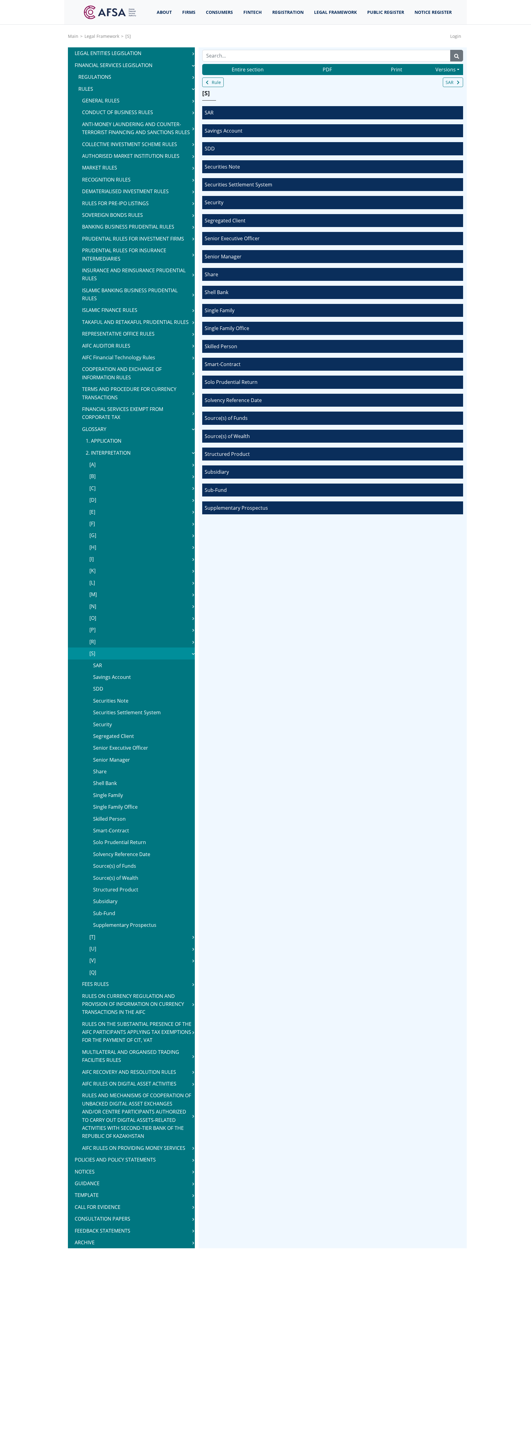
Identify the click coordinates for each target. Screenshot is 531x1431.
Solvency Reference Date (233, 400)
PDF (327, 69)
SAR (450, 82)
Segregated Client (225, 220)
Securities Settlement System (238, 184)
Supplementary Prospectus (236, 507)
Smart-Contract (223, 364)
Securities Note (222, 166)
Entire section (248, 69)
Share (211, 274)
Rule (216, 82)
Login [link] (455, 36)
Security (214, 202)
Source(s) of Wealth (227, 436)
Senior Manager (223, 256)
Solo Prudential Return (231, 382)
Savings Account (223, 130)
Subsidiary (217, 471)
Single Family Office (227, 328)
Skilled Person (221, 346)
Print (396, 69)
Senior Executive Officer (232, 238)
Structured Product (227, 454)
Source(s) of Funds (226, 418)
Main (73, 36)
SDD (210, 148)
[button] (193, 53)
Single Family (219, 310)
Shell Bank (216, 292)
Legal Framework (102, 36)
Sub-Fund (216, 490)
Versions (445, 69)
